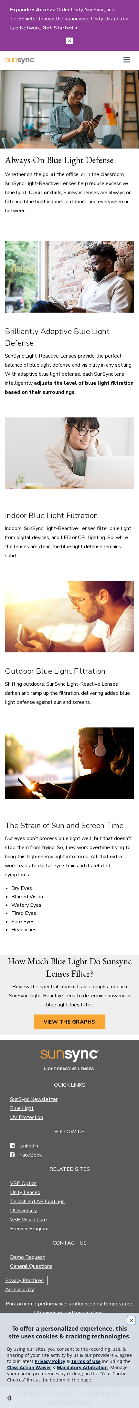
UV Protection (26, 1117)
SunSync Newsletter (34, 1099)
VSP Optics (23, 1183)
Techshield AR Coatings (37, 1201)
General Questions (31, 1266)
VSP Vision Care (28, 1219)
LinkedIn (28, 1145)
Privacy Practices (24, 1280)
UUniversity (23, 1210)
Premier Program (29, 1228)
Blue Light (22, 1108)
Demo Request (27, 1257)
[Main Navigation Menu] (126, 61)
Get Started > (60, 27)
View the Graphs (69, 1022)
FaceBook (30, 1155)
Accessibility (19, 1289)
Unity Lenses (25, 1192)
